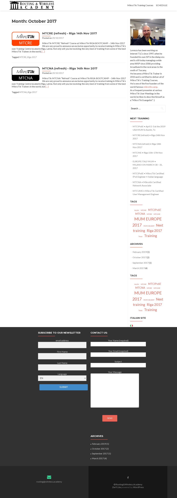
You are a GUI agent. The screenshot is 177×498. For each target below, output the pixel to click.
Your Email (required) (118, 351)
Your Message (115, 372)
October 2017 (139, 257)
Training (150, 236)
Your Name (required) (118, 340)
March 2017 (138, 268)
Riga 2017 (32, 57)
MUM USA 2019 (149, 226)
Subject (118, 361)
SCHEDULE (161, 5)
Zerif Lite (116, 487)
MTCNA (23, 92)
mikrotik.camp (151, 86)
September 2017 (141, 262)
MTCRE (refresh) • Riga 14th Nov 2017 (69, 33)
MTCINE (143, 210)
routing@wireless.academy (49, 481)
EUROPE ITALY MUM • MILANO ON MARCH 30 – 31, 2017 (147, 164)
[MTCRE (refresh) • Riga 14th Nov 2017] (25, 38)
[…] (43, 51)
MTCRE (22, 57)
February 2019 (140, 252)
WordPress (138, 487)
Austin (136, 210)
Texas (140, 236)
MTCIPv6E (154, 209)
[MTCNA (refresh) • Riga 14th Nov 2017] (25, 73)
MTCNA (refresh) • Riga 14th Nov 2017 (69, 68)
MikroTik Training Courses (140, 5)
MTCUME (157, 214)
